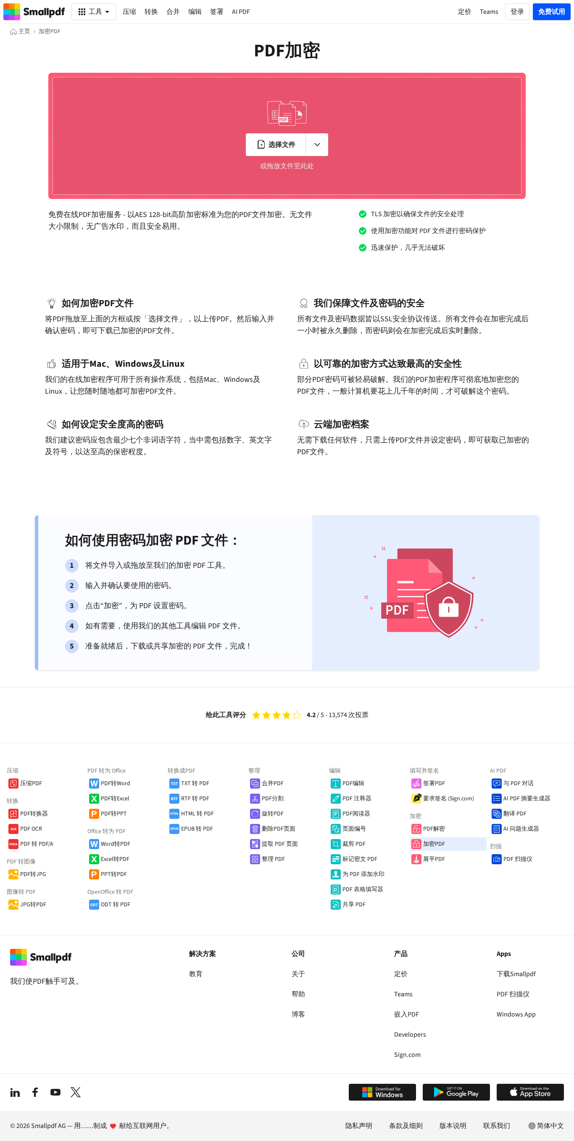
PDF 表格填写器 (362, 889)
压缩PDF (31, 783)
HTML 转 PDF (197, 814)
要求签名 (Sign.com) (448, 798)
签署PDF (434, 783)
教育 (196, 974)
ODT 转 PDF (115, 904)
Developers (410, 1034)
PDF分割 (273, 798)
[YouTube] (55, 1092)
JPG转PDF (33, 904)
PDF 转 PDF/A (36, 844)
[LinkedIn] (15, 1092)
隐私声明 (358, 1125)
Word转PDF (115, 844)
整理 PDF (273, 859)
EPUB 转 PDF (197, 829)
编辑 (195, 11)
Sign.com (407, 1054)
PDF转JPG (33, 874)
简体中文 (550, 1125)
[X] (76, 1092)
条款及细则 (406, 1125)
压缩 (129, 11)
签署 (217, 11)
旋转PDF (273, 814)
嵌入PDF (406, 1014)
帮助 (298, 994)
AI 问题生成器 (521, 829)
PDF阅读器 (356, 814)
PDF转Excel (115, 798)
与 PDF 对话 (518, 783)
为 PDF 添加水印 (363, 874)
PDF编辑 (353, 783)
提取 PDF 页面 (280, 844)
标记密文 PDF (359, 859)
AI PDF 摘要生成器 (526, 798)
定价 (401, 974)
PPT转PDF (114, 874)
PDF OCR (31, 829)
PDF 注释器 (356, 798)
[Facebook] (35, 1092)
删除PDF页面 (278, 829)
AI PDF (241, 11)
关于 (298, 974)
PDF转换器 (34, 814)
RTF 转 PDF (195, 798)
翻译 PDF (515, 814)
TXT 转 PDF (195, 783)
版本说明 (453, 1125)
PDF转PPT (114, 814)
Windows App (516, 1014)
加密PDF (434, 844)
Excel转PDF (115, 859)
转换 (151, 11)
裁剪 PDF (354, 844)
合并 (173, 11)
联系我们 (496, 1126)
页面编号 (354, 829)
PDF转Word (115, 783)
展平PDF (434, 859)
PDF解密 (434, 829)
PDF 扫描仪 (517, 859)
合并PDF (273, 783)
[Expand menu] (316, 144)
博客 (298, 1014)
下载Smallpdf (516, 974)
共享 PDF (354, 904)
